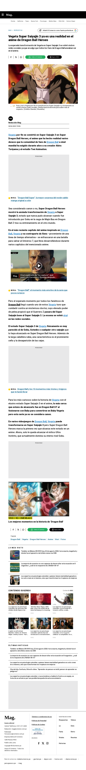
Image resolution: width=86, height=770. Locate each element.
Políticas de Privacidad (39, 720)
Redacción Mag (14, 123)
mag (20, 763)
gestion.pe (37, 759)
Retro (73, 731)
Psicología (43, 21)
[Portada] (9, 721)
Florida (13, 21)
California (20, 21)
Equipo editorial (9, 723)
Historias (62, 743)
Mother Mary (52, 21)
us (60, 726)
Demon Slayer (71, 21)
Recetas (74, 737)
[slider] (43, 88)
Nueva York (34, 21)
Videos (73, 720)
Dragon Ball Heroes (38, 539)
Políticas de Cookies (38, 724)
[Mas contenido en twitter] (43, 743)
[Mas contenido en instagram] (47, 743)
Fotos (63, 539)
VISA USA (61, 21)
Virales (61, 737)
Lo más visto (15, 548)
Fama (61, 731)
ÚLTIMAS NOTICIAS (18, 645)
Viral (57, 539)
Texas (27, 21)
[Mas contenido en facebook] (39, 743)
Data (72, 726)
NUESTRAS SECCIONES (65, 717)
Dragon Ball (15, 539)
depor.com (48, 759)
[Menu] (4, 15)
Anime (50, 539)
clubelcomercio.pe (24, 759)
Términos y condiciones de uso (42, 717)
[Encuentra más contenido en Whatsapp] (21, 57)
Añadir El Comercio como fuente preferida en (58, 30)
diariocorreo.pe (71, 759)
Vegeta (25, 539)
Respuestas (63, 720)
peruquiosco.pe (10, 763)
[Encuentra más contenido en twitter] (15, 57)
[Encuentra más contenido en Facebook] (10, 57)
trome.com (58, 759)
